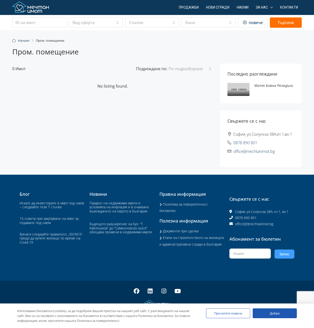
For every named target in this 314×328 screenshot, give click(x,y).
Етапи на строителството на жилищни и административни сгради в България (191, 241)
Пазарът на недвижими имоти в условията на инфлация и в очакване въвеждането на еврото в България (119, 207)
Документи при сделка (180, 231)
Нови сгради (217, 7)
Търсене (286, 22)
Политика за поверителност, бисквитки (183, 207)
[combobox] (96, 22)
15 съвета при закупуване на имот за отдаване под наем (49, 220)
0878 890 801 (245, 142)
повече (255, 22)
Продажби (189, 7)
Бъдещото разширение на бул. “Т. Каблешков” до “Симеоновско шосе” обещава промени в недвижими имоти (121, 228)
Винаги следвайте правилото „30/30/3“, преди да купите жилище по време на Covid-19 (51, 238)
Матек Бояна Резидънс (273, 85)
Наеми (243, 7)
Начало (23, 40)
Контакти (289, 7)
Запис (284, 254)
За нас (262, 7)
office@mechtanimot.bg (254, 151)
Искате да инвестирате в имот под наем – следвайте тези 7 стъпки (52, 205)
